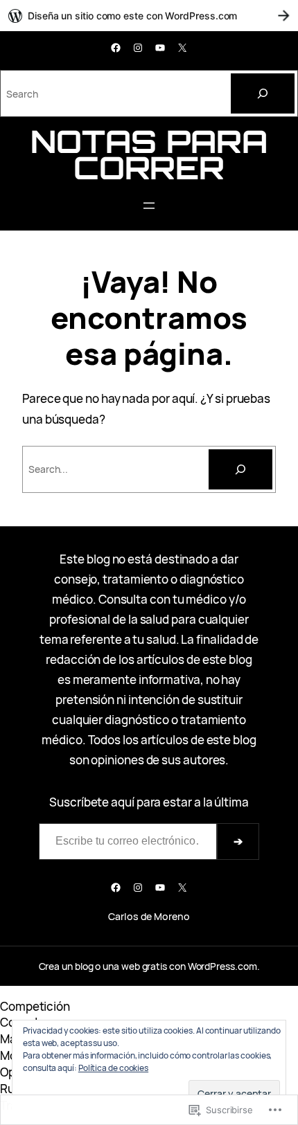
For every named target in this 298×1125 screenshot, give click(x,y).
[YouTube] (160, 47)
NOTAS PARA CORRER (148, 154)
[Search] (263, 93)
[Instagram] (137, 47)
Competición (35, 1006)
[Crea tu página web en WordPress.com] (149, 15)
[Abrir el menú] (149, 205)
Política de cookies (113, 1068)
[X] (182, 47)
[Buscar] (240, 469)
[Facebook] (115, 47)
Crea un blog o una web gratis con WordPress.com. (149, 966)
